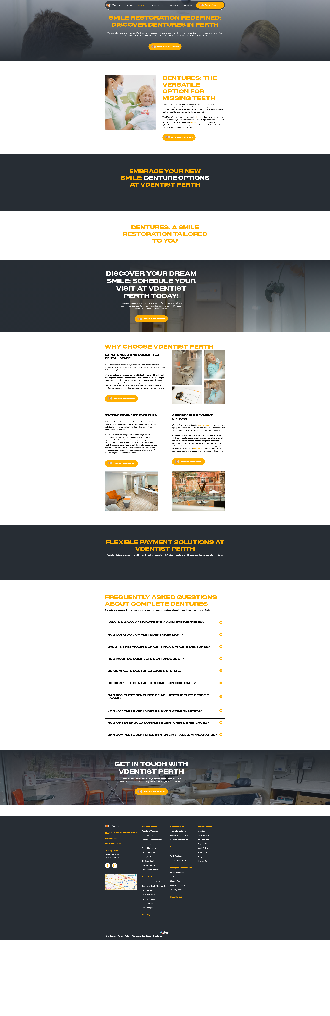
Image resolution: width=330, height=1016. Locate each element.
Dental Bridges (147, 908)
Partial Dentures (175, 856)
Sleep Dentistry (176, 897)
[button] (165, 622)
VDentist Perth (195, 122)
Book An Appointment (213, 5)
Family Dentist (147, 857)
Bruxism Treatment (148, 865)
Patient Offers (202, 852)
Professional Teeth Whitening (152, 882)
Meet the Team (203, 840)
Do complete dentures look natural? (145, 671)
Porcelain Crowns (148, 899)
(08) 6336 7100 (111, 838)
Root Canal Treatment (149, 831)
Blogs (200, 857)
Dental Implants (177, 826)
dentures (199, 117)
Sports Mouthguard (148, 848)
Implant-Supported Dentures (179, 860)
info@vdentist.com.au (113, 843)
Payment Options (172, 5)
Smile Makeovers (148, 895)
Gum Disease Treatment (150, 870)
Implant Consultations (177, 831)
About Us (129, 5)
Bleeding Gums (175, 890)
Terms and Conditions (141, 936)
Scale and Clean (147, 835)
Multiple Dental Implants (178, 840)
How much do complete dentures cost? (146, 659)
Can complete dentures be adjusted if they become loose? (158, 697)
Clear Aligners (148, 915)
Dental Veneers (147, 890)
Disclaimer (157, 936)
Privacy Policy (124, 936)
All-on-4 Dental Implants (178, 835)
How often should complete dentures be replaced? (158, 722)
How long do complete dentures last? (145, 634)
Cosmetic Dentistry (150, 877)
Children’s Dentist (148, 861)
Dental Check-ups (148, 852)
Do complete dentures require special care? (152, 683)
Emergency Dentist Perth (181, 868)
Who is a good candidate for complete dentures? (156, 622)
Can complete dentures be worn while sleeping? (155, 710)
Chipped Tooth (175, 881)
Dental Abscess (175, 877)
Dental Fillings (147, 844)
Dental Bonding (147, 903)
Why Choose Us (203, 835)
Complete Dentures (176, 852)
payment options (204, 425)
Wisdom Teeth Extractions (151, 840)
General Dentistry (149, 826)
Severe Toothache (176, 873)
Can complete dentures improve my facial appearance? (162, 735)
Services (141, 5)
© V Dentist (111, 936)
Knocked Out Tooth (176, 885)
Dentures (174, 847)
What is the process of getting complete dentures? (159, 646)
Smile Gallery (202, 848)
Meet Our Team (155, 5)
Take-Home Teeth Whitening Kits (153, 886)
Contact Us (188, 5)
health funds (197, 448)
